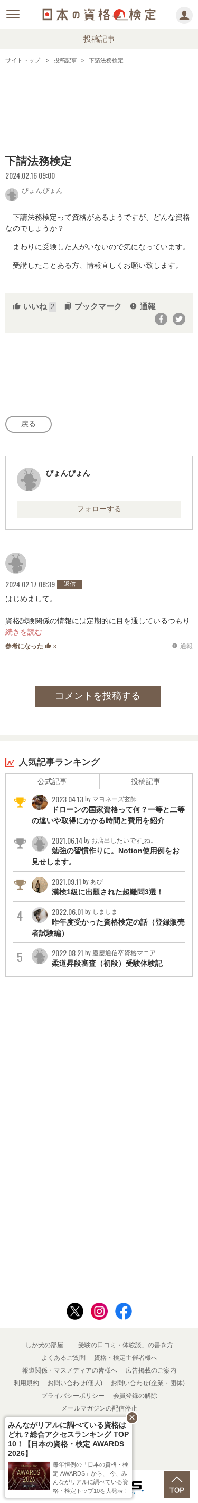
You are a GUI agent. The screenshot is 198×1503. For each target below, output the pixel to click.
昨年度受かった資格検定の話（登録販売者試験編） (108, 922)
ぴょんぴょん (42, 189)
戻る (28, 423)
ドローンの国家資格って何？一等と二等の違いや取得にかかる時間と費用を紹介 (108, 810)
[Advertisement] (99, 107)
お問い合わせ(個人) (75, 1383)
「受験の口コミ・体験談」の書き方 (122, 1345)
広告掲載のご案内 (151, 1370)
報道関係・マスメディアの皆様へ (69, 1370)
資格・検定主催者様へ (125, 1357)
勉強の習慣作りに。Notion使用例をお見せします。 (106, 851)
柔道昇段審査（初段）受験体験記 (107, 957)
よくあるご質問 (63, 1357)
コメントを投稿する (97, 695)
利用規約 (26, 1383)
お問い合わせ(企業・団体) (148, 1383)
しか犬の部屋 (44, 1345)
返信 (70, 584)
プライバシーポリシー (73, 1395)
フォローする (99, 509)
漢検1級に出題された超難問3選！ (108, 886)
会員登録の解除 (135, 1395)
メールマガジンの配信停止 (99, 1408)
